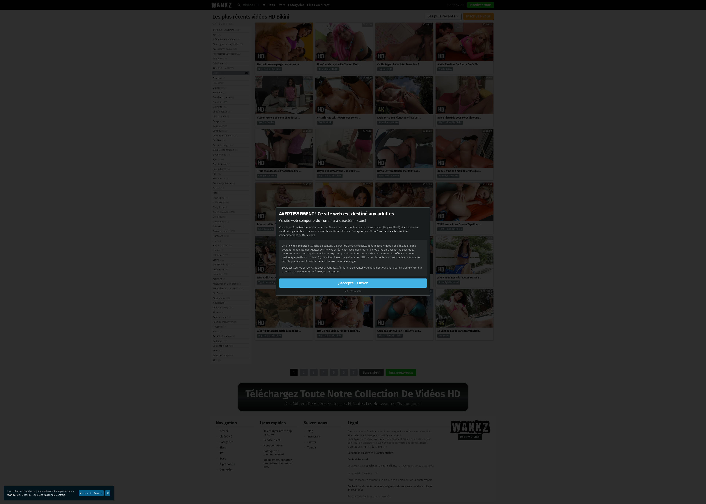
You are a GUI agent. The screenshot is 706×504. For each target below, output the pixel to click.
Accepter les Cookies (91, 493)
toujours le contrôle (54, 495)
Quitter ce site (353, 290)
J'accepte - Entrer (353, 283)
